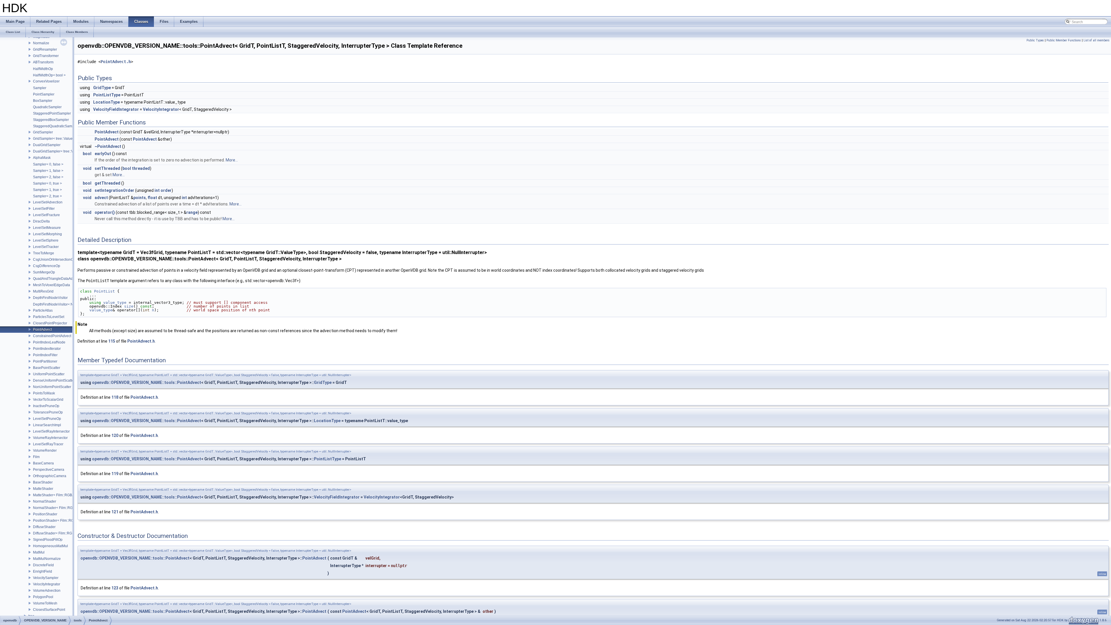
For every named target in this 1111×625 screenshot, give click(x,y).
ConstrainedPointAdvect (52, 336)
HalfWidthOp (43, 69)
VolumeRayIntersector (50, 438)
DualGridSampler (46, 145)
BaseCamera (43, 463)
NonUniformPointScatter (52, 387)
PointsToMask (44, 393)
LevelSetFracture (46, 215)
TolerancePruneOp (48, 412)
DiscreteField (43, 565)
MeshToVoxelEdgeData (51, 285)
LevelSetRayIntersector (51, 431)
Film (36, 457)
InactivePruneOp (46, 406)
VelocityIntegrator (46, 584)
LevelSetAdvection (47, 202)
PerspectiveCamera (48, 470)
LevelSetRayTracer (48, 444)
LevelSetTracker (46, 247)
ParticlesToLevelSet (48, 317)
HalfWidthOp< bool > (49, 75)
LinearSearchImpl (47, 425)
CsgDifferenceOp (46, 266)
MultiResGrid (43, 291)
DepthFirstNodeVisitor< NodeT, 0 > (60, 304)
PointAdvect (42, 330)
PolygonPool (43, 597)
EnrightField (42, 571)
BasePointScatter (46, 368)
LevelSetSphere (45, 240)
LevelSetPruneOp (47, 419)
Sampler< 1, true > (47, 190)
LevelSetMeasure (47, 228)
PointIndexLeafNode (49, 342)
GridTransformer (46, 56)
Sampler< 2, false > (48, 177)
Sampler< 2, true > (47, 196)
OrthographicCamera (49, 476)
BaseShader (43, 482)
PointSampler (43, 94)
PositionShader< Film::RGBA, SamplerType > (68, 521)
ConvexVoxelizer (46, 81)
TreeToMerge (43, 253)
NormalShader (44, 501)
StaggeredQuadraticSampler (55, 126)
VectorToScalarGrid (48, 400)
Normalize (41, 43)
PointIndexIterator (47, 349)
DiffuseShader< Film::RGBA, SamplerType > (67, 533)
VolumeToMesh (45, 603)
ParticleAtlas (43, 310)
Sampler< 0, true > (47, 183)
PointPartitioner (45, 361)
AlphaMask (42, 158)
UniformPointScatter (49, 374)
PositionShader (45, 514)
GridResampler (45, 49)
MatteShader (43, 489)
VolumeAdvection (46, 591)
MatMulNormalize (47, 559)
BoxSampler (42, 101)
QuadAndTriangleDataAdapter (57, 279)
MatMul (39, 552)
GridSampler (43, 132)
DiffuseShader (44, 527)
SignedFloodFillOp (47, 540)
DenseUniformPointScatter (54, 380)
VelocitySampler (45, 578)
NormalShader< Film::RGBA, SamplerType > (68, 508)
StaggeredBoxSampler (51, 120)
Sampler (39, 88)
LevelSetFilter (44, 209)
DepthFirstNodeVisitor (50, 298)
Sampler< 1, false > (48, 171)
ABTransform (43, 62)
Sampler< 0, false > (48, 164)
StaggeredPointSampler (52, 113)
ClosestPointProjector (50, 323)
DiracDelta (41, 221)
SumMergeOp (44, 272)
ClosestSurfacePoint (49, 610)
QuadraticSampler (47, 107)
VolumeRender (45, 450)
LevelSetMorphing (47, 234)
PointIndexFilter (45, 355)
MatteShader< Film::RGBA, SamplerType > (66, 495)
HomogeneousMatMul (50, 546)
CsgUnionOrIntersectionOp (54, 260)
